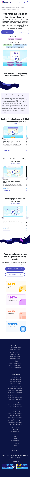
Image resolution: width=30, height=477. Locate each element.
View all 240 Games (15, 203)
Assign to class (23, 32)
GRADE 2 (11, 39)
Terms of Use (5, 455)
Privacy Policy (13, 455)
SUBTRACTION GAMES (19, 44)
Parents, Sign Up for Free (15, 268)
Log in (22, 2)
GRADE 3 (18, 39)
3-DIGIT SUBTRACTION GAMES (14, 47)
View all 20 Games (15, 123)
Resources (3, 7)
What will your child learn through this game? (14, 95)
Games (9, 7)
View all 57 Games (15, 163)
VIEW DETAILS (6, 150)
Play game (7, 32)
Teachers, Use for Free (15, 274)
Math (13, 7)
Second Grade (19, 7)
